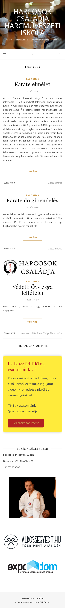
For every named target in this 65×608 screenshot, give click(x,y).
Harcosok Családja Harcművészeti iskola (33, 22)
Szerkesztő (9, 182)
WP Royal (44, 602)
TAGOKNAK (32, 79)
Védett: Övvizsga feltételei (32, 289)
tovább (32, 171)
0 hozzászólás (55, 182)
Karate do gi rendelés (33, 200)
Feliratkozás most (26, 423)
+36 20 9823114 (15, 474)
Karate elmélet (32, 84)
